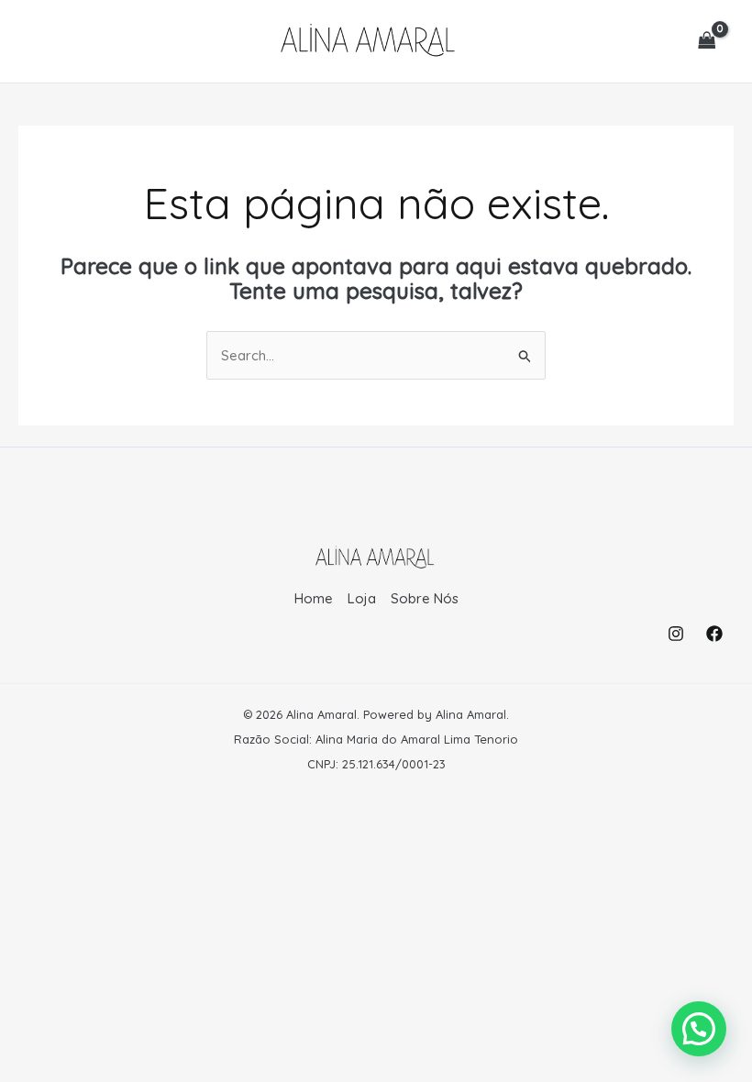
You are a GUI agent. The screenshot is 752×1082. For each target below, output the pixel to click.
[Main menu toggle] (48, 41)
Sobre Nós (425, 598)
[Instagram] (676, 633)
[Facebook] (714, 633)
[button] (698, 1028)
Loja (362, 598)
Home (313, 598)
